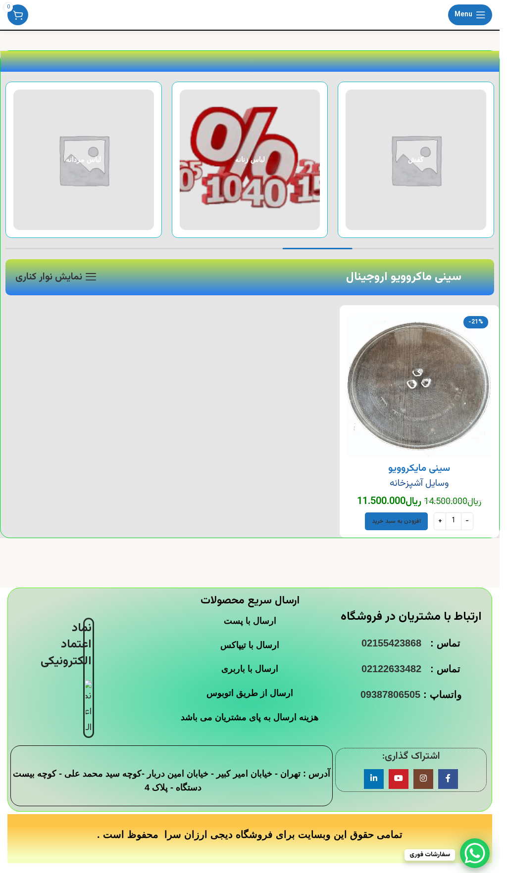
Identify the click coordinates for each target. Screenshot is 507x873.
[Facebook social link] (448, 779)
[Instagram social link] (423, 779)
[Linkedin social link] (374, 779)
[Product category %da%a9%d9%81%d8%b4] (416, 160)
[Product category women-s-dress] (250, 160)
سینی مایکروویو (419, 468)
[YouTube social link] (398, 779)
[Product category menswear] (83, 160)
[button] (396, 521)
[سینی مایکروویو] (419, 385)
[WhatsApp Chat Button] (475, 853)
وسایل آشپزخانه (419, 483)
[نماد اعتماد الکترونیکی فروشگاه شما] (89, 708)
